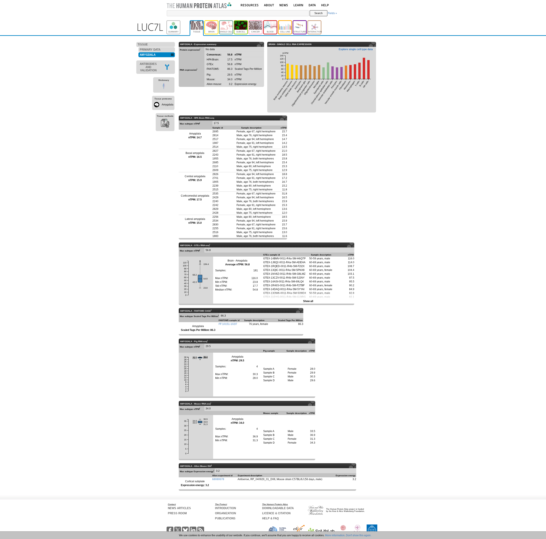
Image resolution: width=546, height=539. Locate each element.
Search (318, 13)
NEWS (283, 5)
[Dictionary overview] (163, 86)
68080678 (218, 479)
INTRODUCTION (225, 508)
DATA (312, 5)
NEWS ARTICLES (179, 508)
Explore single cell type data (356, 49)
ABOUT (269, 5)
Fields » (332, 13)
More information (335, 535)
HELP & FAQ (270, 518)
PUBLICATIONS (225, 518)
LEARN (298, 5)
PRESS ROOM (177, 513)
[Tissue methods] (165, 123)
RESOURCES (250, 5)
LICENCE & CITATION (276, 513)
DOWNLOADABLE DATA (278, 508)
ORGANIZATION (225, 513)
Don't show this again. (358, 535)
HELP (325, 5)
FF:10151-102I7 (228, 324)
